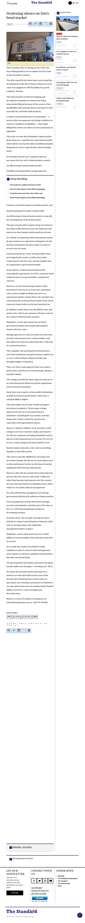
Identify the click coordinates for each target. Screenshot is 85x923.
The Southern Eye (64, 883)
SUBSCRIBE (15, 893)
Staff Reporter (62, 45)
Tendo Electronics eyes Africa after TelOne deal (26, 193)
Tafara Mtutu (20, 24)
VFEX (9, 617)
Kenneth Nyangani (63, 76)
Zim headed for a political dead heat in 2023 (25, 185)
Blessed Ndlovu (62, 90)
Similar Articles (22, 847)
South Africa (27, 617)
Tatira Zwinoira (62, 107)
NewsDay (61, 876)
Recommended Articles (23, 858)
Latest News (65, 12)
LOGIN (76, 3)
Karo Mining (17, 617)
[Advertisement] (30, 741)
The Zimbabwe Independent (68, 878)
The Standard (62, 881)
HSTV (60, 886)
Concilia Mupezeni (61, 93)
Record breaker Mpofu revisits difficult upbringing (27, 189)
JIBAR (35, 617)
